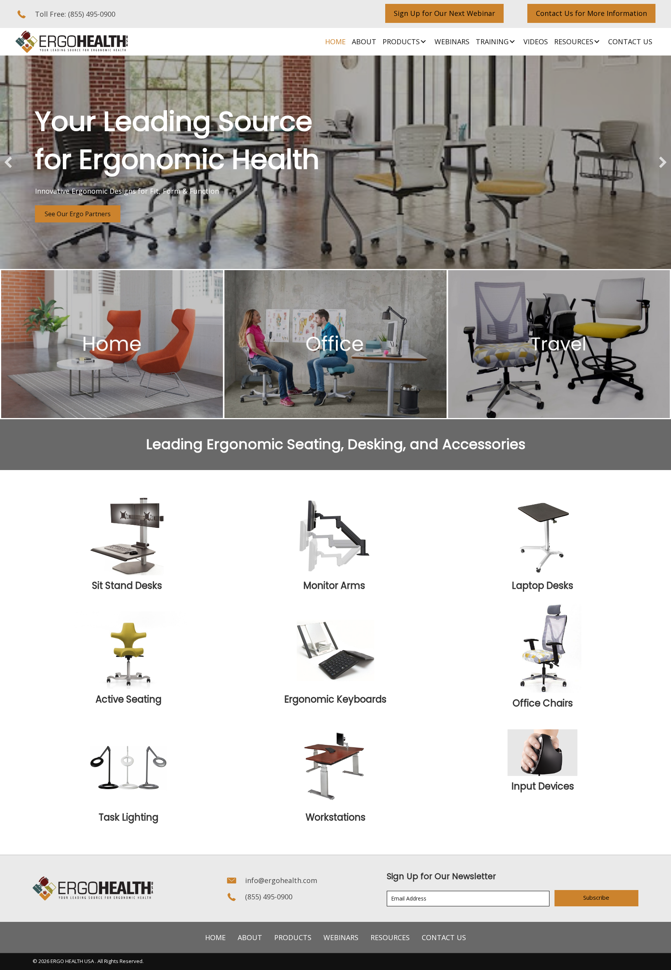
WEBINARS (340, 937)
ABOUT (250, 937)
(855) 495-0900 (91, 14)
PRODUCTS (292, 937)
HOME (215, 937)
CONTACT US (444, 937)
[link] (335, 42)
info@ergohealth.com (281, 880)
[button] (444, 13)
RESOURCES (390, 937)
